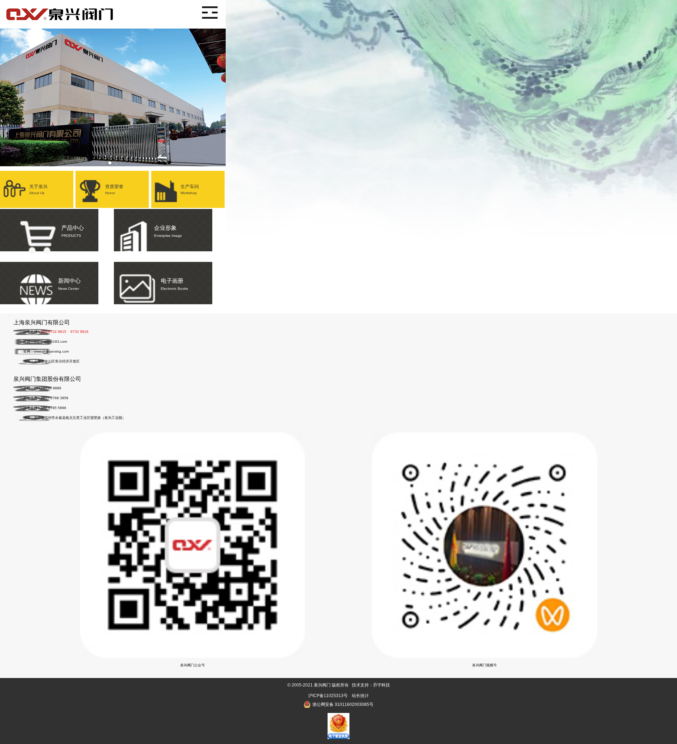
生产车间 (190, 189)
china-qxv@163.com (50, 341)
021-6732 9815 (53, 332)
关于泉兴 (38, 189)
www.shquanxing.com (51, 351)
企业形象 (168, 231)
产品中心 (72, 231)
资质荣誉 (114, 189)
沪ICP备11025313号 (328, 695)
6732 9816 (80, 332)
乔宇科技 (381, 685)
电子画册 (174, 284)
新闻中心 (69, 284)
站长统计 (360, 695)
